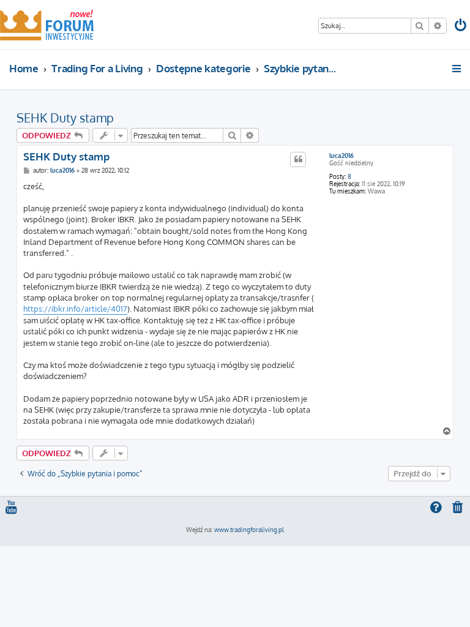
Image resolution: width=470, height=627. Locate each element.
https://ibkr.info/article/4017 (75, 309)
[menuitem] (461, 26)
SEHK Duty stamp (65, 118)
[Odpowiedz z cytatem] (298, 159)
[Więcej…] (457, 69)
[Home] (47, 24)
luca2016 (341, 155)
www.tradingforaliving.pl (249, 529)
